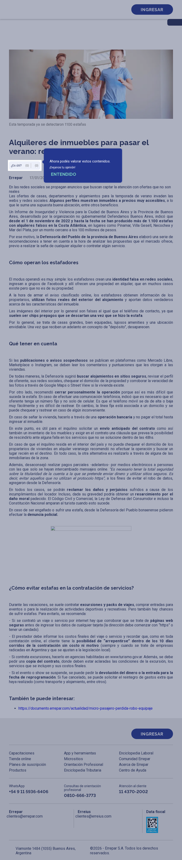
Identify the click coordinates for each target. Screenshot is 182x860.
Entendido (63, 174)
